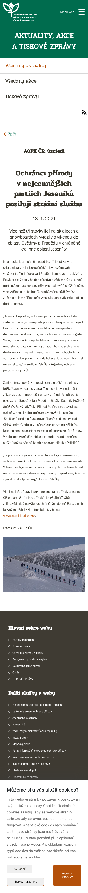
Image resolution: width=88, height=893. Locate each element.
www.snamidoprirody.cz (19, 515)
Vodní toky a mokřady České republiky (34, 731)
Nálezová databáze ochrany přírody (33, 757)
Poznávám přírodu (23, 639)
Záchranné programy (24, 717)
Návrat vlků (18, 724)
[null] (9, 134)
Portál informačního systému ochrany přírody (39, 750)
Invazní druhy (20, 737)
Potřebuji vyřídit (21, 646)
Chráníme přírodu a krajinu (28, 652)
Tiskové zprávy (22, 97)
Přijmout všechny (67, 875)
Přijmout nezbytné (25, 881)
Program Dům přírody (25, 776)
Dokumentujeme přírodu (26, 666)
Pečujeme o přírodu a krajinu (29, 659)
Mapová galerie (21, 744)
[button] (72, 12)
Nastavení (19, 868)
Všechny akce (20, 81)
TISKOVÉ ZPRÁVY (22, 679)
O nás (15, 672)
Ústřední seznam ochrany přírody (32, 711)
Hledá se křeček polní (25, 770)
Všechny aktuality (25, 66)
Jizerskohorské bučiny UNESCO (31, 763)
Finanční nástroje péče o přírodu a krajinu (37, 704)
